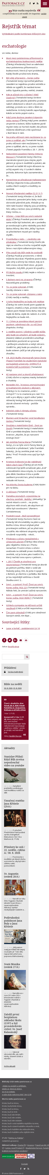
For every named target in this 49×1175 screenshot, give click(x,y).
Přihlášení (10, 667)
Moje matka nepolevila (24, 10)
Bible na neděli (13, 684)
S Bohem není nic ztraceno (19, 279)
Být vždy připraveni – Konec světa (22, 78)
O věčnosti (11, 491)
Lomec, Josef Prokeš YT (14, 1148)
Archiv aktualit (9, 1066)
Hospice (30, 1145)
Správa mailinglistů (15, 672)
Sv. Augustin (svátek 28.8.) (11, 875)
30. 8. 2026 (8, 688)
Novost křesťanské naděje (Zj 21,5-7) (24, 193)
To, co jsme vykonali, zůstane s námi (24, 294)
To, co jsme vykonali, (16, 286)
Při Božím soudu (14, 272)
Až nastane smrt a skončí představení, (25, 374)
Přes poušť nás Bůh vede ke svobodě (24, 252)
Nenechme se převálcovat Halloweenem (26, 179)
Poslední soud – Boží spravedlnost (23, 515)
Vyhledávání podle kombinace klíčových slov (23, 33)
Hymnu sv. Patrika (16, 1138)
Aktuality (9, 748)
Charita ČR (21, 1145)
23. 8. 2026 (17, 688)
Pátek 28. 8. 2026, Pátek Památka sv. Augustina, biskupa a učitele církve (15, 707)
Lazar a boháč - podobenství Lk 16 (23, 628)
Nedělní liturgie (15, 736)
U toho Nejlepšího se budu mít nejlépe (25, 301)
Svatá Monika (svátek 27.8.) (12, 965)
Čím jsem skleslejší (15, 612)
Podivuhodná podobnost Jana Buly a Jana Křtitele (13, 922)
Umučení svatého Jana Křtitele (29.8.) (14, 803)
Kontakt (24, 1164)
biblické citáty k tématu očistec (21, 410)
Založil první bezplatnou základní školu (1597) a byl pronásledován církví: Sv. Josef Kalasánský (13, 1023)
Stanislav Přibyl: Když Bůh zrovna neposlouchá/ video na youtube (14, 761)
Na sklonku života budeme (19, 484)
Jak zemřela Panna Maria (18, 442)
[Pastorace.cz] (13, 4)
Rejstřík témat (13, 646)
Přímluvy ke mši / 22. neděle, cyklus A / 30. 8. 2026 (14, 849)
